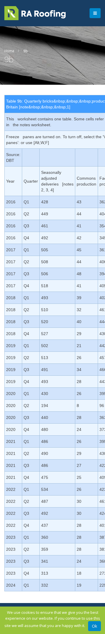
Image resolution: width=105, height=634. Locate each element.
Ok (94, 626)
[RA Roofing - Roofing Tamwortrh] (35, 13)
